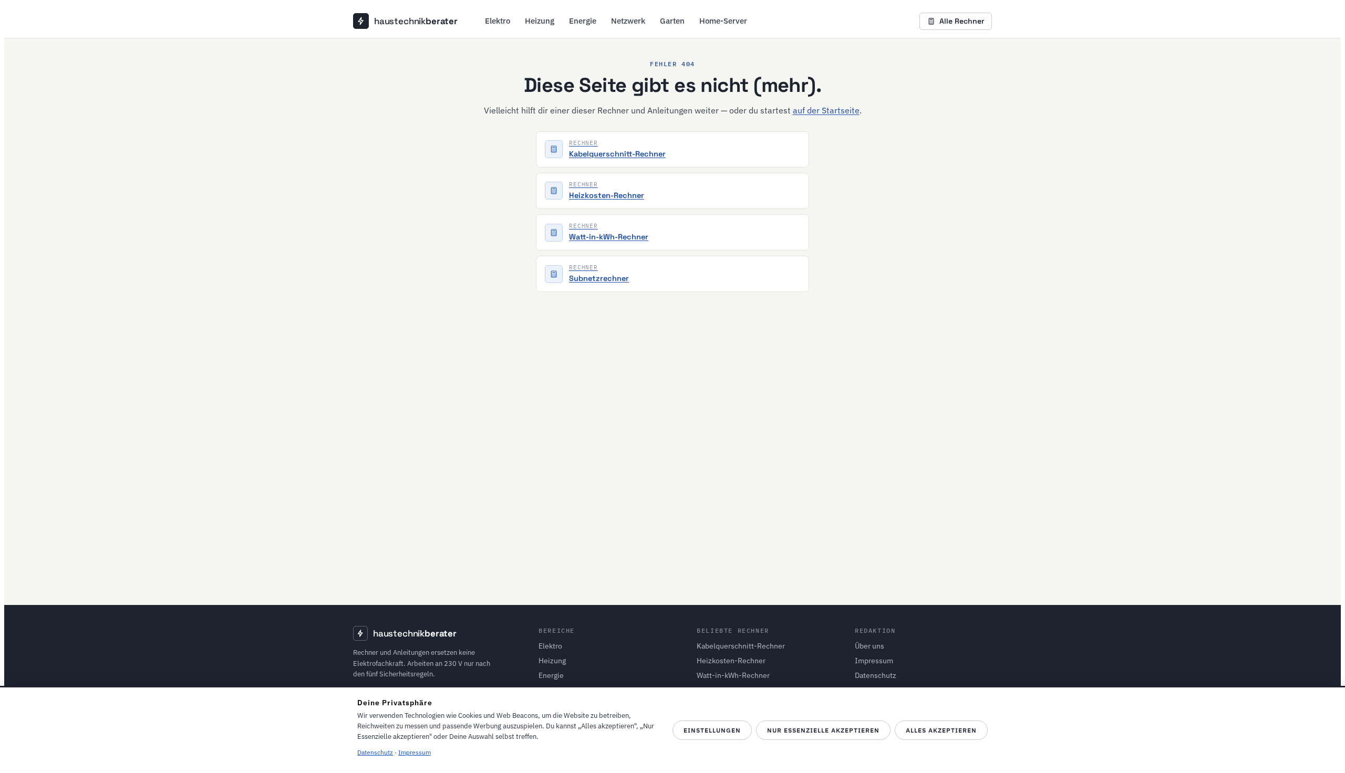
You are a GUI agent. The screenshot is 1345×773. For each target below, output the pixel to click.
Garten (672, 21)
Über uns (869, 646)
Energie (582, 21)
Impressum (874, 660)
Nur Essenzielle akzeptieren (823, 730)
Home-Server (723, 21)
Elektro (497, 21)
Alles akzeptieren (941, 730)
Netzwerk (628, 21)
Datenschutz (875, 675)
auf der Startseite (826, 110)
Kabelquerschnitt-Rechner (741, 646)
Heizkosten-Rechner (731, 660)
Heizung (539, 21)
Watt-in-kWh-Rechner (733, 675)
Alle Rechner (961, 21)
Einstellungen (712, 730)
